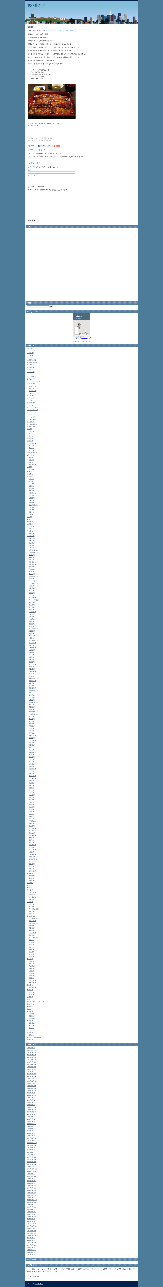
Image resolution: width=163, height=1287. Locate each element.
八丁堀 (41, 138)
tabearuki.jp (85, 338)
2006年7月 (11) (31, 1178)
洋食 (124, 1269)
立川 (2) (31, 809)
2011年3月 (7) (31, 1071)
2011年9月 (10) (31, 1057)
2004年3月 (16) (31, 1245)
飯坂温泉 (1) (32, 987)
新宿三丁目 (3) (33, 678)
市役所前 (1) (32, 892)
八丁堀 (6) (32, 593)
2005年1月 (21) (31, 1221)
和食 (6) (29, 471)
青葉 (29, 123)
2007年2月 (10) (31, 1162)
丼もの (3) (30, 438)
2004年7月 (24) (31, 1235)
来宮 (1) (31, 1025)
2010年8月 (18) (31, 1088)
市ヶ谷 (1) (32, 654)
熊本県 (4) (30, 890)
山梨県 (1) (30, 528)
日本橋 (39, 1271)
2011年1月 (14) (31, 1076)
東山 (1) (31, 448)
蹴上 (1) (31, 450)
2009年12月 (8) (31, 1107)
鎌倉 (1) (31, 947)
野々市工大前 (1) (34, 909)
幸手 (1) (31, 479)
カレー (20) (30, 395)
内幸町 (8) (32, 602)
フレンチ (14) (31, 417)
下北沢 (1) (32, 555)
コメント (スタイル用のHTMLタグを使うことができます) (48, 190)
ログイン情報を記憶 (36, 186)
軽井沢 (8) (32, 1018)
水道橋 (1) (32, 742)
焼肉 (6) (29, 885)
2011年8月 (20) (31, 1059)
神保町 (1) (32, 797)
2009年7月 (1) (31, 1119)
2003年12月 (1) (31, 1250)
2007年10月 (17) (32, 1143)
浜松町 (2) (32, 764)
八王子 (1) (32, 595)
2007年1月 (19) (31, 1164)
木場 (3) (31, 709)
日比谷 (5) (32, 700)
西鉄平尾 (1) (32, 980)
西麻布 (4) (32, 837)
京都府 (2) (30, 440)
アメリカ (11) (31, 379)
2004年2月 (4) (31, 1247)
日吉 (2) (31, 935)
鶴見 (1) (31, 954)
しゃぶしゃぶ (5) (32, 362)
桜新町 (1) (32, 730)
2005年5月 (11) (31, 1211)
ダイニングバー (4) (32, 407)
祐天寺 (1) (32, 795)
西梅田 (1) (32, 502)
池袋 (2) (31, 754)
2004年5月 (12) (31, 1240)
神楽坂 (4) (32, 799)
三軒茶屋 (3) (32, 545)
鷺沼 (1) (31, 956)
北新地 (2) (32, 488)
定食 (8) (29, 517)
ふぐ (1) (29, 374)
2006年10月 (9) (31, 1171)
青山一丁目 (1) (33, 856)
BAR (49, 1271)
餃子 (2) (29, 1030)
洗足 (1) (31, 759)
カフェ (86, 1269)
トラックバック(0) (67, 30)
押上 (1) (31, 673)
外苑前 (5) (32, 631)
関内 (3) (31, 949)
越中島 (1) (32, 847)
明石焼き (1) (30, 536)
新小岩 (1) (32, 685)
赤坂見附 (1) (32, 845)
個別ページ (49, 30)
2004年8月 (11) (31, 1233)
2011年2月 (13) (31, 1074)
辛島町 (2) (32, 899)
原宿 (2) (31, 621)
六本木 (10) (32, 597)
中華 (68, 1269)
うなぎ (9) (30, 355)
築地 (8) (31, 811)
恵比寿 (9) (32, 669)
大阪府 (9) (30, 481)
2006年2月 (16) (31, 1190)
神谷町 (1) (32, 804)
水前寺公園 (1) (33, 894)
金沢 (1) (31, 913)
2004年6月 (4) (31, 1238)
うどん (62, 1269)
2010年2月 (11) (31, 1102)
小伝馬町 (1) (32, 647)
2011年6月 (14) (31, 1064)
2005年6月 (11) (31, 1209)
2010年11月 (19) (32, 1081)
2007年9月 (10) (31, 1145)
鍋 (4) (29, 1009)
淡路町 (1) (32, 766)
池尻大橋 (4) (32, 752)
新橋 (105, 1269)
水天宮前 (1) (32, 740)
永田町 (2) (32, 745)
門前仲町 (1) (32, 854)
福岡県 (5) (30, 959)
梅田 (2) (31, 500)
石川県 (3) (30, 902)
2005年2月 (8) (31, 1219)
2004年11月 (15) (32, 1226)
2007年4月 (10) (31, 1157)
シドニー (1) (32, 391)
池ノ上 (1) (32, 749)
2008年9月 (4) (31, 1126)
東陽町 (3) (32, 726)
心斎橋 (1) (32, 495)
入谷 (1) (31, 590)
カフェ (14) (30, 393)
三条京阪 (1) (32, 443)
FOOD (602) (31, 350)
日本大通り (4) (33, 937)
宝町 (42, 140)
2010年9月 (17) (31, 1086)
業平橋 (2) (32, 733)
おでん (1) (30, 357)
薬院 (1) (31, 978)
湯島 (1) (31, 773)
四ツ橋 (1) (32, 490)
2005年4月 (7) (31, 1214)
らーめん (31, 1269)
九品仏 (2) (32, 569)
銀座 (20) (31, 852)
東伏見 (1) (32, 719)
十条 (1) (31, 609)
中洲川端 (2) (32, 961)
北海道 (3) (30, 457)
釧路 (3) (31, 459)
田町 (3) (31, 785)
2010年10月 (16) (32, 1083)
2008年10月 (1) (31, 1124)
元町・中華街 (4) (34, 923)
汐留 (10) (31, 747)
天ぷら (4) (30, 514)
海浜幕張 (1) (32, 464)
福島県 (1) (30, 985)
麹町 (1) (31, 868)
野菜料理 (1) (30, 1004)
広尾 (33, 1271)
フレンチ (112, 1269)
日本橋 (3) (32, 498)
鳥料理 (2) (30, 1039)
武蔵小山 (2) (32, 735)
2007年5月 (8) (31, 1154)
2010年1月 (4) (31, 1105)
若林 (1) (31, 818)
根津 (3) (31, 728)
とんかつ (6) (30, 372)
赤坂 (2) (31, 842)
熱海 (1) (31, 1028)
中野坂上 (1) (32, 564)
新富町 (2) (32, 683)
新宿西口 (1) (32, 681)
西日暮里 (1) (32, 835)
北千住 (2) (32, 604)
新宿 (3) (31, 676)
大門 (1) (31, 638)
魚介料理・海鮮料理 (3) (34, 1037)
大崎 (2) (31, 633)
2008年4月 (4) (31, 1131)
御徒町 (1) (32, 659)
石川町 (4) (32, 942)
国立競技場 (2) (33, 628)
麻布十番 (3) (32, 871)
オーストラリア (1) (32, 388)
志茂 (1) (31, 666)
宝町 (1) (31, 645)
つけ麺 (54, 1271)
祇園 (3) (31, 975)
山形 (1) (31, 526)
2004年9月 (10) (31, 1231)
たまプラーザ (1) (34, 918)
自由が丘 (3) (32, 816)
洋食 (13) (30, 883)
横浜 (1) (31, 940)
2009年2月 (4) (31, 1121)
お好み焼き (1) (31, 360)
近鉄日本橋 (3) (33, 505)
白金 (44, 1271)
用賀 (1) (31, 780)
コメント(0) (57, 30)
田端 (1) (31, 787)
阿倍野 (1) (32, 509)
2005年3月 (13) (31, 1216)
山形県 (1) (30, 524)
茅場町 (129, 1269)
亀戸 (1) (31, 571)
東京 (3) (31, 716)
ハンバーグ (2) (31, 412)
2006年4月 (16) (31, 1185)
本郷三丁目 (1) (33, 714)
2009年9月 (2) (31, 1114)
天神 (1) (31, 968)
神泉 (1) (31, 802)
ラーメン (41, 1269)
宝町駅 (49, 123)
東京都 (50, 138)
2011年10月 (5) (31, 1055)
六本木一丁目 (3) (34, 600)
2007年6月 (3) (31, 1152)
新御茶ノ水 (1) (33, 690)
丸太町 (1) (32, 445)
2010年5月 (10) (31, 1095)
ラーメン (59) (31, 426)
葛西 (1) (31, 823)
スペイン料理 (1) (32, 402)
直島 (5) (31, 1035)
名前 (29, 170)
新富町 (45, 138)
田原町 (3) (32, 783)
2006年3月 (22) (31, 1188)
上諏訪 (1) (32, 1013)
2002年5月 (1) (31, 1252)
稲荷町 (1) (32, 806)
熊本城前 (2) (32, 897)
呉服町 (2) (32, 966)
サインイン (32, 167)
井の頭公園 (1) (33, 576)
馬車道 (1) (32, 951)
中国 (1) (29, 429)
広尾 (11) (31, 657)
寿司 (119, 1269)
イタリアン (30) (32, 386)
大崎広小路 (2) (33, 635)
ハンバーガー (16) (32, 410)
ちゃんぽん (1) (31, 369)
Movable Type (39, 1284)
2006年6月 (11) (31, 1181)
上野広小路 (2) (33, 550)
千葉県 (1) (30, 462)
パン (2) (29, 414)
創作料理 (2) (30, 455)
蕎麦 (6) (29, 999)
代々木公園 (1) (33, 583)
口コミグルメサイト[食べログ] (81, 341)
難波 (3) (31, 512)
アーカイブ (35, 1045)
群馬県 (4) (30, 990)
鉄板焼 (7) (30, 1006)
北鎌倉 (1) (32, 925)
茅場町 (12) (32, 821)
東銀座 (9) (32, 723)
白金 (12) (31, 790)
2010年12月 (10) (32, 1078)
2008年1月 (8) (31, 1135)
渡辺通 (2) (32, 973)
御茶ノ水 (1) (32, 664)
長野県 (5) (30, 1011)
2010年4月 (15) (31, 1097)
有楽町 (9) (32, 707)
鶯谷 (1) (31, 866)
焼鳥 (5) (29, 887)
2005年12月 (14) (32, 1195)
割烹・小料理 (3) (32, 452)
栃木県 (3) (30, 873)
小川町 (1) (32, 650)
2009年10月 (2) (31, 1112)
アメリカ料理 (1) (32, 383)
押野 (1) (31, 904)
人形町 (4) (32, 578)
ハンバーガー (96, 1269)
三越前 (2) (32, 543)
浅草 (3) (31, 761)
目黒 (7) (31, 792)
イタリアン (52, 1269)
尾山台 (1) (32, 652)
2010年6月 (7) (31, 1093)
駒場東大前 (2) (33, 859)
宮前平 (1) (32, 930)
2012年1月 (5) (31, 1047)
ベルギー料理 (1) (32, 419)
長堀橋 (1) (32, 507)
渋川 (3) (31, 994)
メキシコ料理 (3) (32, 424)
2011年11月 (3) (31, 1052)
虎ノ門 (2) (32, 826)
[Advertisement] (56, 131)
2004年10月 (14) (32, 1228)
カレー (74, 1269)
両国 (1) (31, 557)
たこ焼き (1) (30, 367)
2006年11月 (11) (32, 1169)
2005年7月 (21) (31, 1207)
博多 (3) (31, 963)
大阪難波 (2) (32, 493)
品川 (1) (31, 626)
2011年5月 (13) (31, 1067)
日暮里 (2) (32, 695)
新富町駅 (42, 123)
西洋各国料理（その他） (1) (35, 1001)
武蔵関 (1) (32, 738)
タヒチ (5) (30, 405)
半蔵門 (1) (32, 619)
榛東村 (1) (32, 992)
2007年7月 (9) (31, 1150)
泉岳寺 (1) (32, 757)
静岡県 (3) (30, 1020)
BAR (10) (30, 348)
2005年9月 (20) (31, 1202)
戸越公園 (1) (32, 671)
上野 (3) (31, 547)
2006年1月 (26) (31, 1192)
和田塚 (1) (32, 928)
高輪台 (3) (32, 864)
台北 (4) (31, 469)
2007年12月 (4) (31, 1138)
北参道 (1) (32, 607)
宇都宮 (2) (32, 875)
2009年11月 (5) (31, 1109)
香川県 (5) (30, 1032)
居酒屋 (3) (30, 521)
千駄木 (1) (32, 616)
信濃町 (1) (32, 588)
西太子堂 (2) (32, 830)
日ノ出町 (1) (32, 932)
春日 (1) (31, 704)
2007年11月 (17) (32, 1140)
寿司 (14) (30, 519)
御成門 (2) (32, 662)
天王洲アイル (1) (34, 640)
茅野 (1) (31, 1016)
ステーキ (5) (30, 400)
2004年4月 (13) (31, 1242)
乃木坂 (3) (32, 566)
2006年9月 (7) (31, 1173)
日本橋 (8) (32, 697)
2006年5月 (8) (31, 1183)
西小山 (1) (32, 833)
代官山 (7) (32, 585)
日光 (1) (31, 878)
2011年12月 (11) (32, 1050)
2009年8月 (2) (31, 1116)
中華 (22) (30, 433)
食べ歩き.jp (36, 5)
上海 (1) (31, 431)
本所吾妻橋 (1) (33, 711)
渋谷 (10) (31, 771)
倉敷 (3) (31, 533)
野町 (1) (31, 911)
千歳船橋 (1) (32, 612)
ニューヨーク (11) (34, 381)
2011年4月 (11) (31, 1069)
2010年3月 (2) (31, 1100)
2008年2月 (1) (31, 1133)
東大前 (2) (32, 721)
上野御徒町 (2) (33, 552)
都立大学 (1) (32, 849)
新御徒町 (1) (32, 688)
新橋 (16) (31, 692)
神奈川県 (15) (31, 916)
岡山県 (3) (30, 531)
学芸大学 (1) (32, 643)
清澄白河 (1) (32, 768)
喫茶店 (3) (30, 474)
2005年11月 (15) (32, 1197)
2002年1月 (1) (31, 1254)
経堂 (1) (31, 814)
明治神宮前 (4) (33, 702)
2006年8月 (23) (31, 1176)
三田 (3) (31, 540)
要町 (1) (31, 840)
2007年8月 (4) (31, 1147)
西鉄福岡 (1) (32, 982)
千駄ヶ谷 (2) (32, 614)
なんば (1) (32, 483)
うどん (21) (30, 353)
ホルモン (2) (30, 421)
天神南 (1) (32, 970)
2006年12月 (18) (32, 1166)
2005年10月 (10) (32, 1200)
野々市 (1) (32, 906)
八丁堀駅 (56, 123)
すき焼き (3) (30, 364)
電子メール (32, 176)
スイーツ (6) (30, 398)
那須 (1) (31, 880)
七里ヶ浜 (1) (32, 921)
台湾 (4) (29, 467)
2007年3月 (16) (31, 1159)
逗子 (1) (31, 944)
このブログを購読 (34, 1276)
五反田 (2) (32, 574)
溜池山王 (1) (32, 776)
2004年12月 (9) (31, 1223)
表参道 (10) (32, 828)
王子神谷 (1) (32, 778)
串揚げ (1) (30, 436)
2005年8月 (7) (31, 1204)
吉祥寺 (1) (32, 623)
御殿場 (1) (32, 1023)
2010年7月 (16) (31, 1090)
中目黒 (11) (32, 562)
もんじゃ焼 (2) (31, 376)
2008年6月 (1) (31, 1128)
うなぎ (35, 123)
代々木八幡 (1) (33, 581)
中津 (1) (31, 486)
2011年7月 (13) (31, 1062)
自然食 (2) (30, 997)
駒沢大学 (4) (32, 861)
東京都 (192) (31, 538)
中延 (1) (31, 559)
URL (29, 181)
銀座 (80, 1269)
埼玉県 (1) (30, 476)
